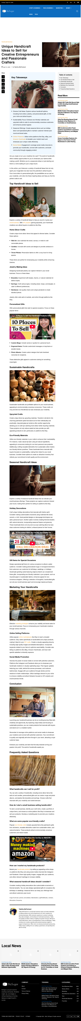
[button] (77, 11)
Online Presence (18, 136)
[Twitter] (74, 2)
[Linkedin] (71, 2)
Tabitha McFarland (20, 67)
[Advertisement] (40, 29)
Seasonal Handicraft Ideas (67, 83)
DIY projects (27, 222)
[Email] (3, 91)
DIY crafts (27, 642)
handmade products (23, 869)
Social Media (17, 145)
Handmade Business (7, 41)
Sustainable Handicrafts (66, 81)
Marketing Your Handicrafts (67, 85)
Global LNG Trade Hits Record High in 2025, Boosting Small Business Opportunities (68, 104)
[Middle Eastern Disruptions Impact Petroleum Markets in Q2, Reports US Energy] (30, 954)
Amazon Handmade (19, 139)
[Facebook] (67, 2)
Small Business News (63, 100)
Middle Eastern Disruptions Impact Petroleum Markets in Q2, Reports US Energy (68, 112)
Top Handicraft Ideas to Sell (67, 79)
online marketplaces (25, 637)
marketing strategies (21, 623)
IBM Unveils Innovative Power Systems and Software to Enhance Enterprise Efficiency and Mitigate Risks (68, 130)
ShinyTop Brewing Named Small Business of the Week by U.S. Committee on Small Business (67, 121)
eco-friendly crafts (20, 825)
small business (14, 222)
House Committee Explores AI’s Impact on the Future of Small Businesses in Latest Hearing (67, 140)
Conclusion (63, 87)
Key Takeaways (64, 77)
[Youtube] (78, 2)
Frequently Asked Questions (67, 89)
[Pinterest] (3, 84)
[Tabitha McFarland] (13, 918)
